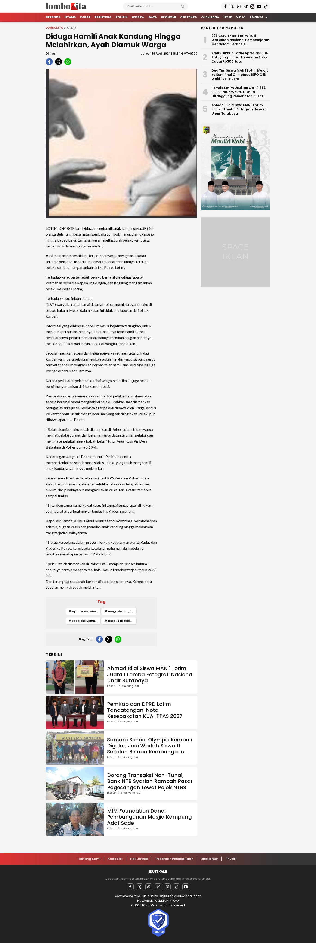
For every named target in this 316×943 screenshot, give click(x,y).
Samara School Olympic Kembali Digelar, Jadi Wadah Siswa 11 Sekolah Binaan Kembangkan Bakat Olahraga (149, 748)
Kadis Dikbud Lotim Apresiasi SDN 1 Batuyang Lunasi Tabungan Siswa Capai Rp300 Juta (240, 57)
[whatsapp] (67, 61)
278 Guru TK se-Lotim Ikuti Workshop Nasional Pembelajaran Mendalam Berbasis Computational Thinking (240, 42)
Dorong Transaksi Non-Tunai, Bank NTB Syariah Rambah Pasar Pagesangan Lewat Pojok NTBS (150, 781)
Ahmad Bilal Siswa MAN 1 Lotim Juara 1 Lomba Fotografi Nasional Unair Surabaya (150, 674)
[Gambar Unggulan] (121, 143)
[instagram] (167, 886)
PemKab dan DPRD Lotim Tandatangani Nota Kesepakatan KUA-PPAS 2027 (145, 710)
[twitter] (58, 61)
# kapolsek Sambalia (84, 621)
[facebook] (49, 61)
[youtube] (185, 886)
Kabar (71, 28)
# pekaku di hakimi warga (121, 621)
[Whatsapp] (148, 886)
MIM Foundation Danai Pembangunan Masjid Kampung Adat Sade (149, 817)
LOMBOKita (54, 28)
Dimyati (51, 53)
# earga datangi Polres (121, 611)
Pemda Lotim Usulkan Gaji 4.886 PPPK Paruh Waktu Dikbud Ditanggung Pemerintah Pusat (238, 91)
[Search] (182, 6)
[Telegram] (158, 886)
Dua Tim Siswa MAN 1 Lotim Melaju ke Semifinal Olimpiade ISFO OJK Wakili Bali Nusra (240, 74)
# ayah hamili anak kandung (84, 611)
